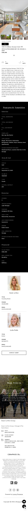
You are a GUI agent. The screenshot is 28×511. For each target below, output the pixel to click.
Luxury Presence (18, 494)
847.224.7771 (5, 341)
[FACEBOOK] (10, 490)
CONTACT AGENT (14, 352)
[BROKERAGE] (17, 490)
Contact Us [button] (14, 410)
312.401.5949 (5, 304)
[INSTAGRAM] (14, 490)
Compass (21, 460)
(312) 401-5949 (8, 436)
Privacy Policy (20, 502)
